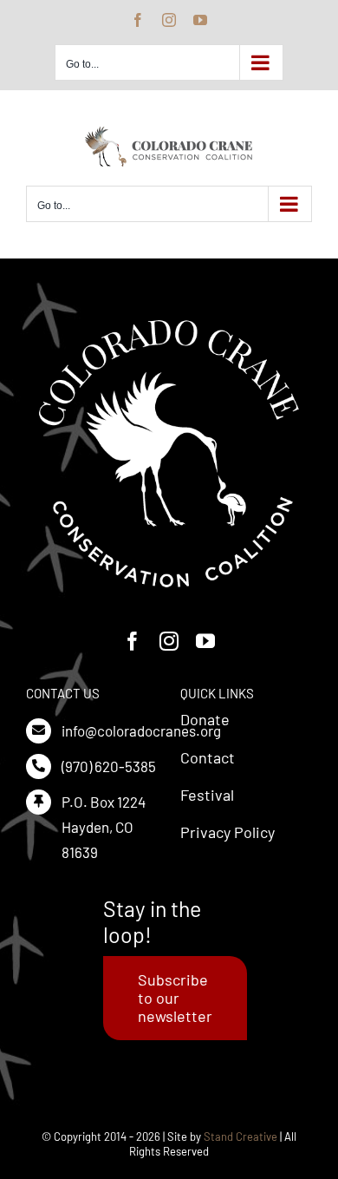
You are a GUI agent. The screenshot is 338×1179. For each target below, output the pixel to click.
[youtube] (205, 641)
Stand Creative (240, 1136)
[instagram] (169, 641)
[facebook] (132, 641)
